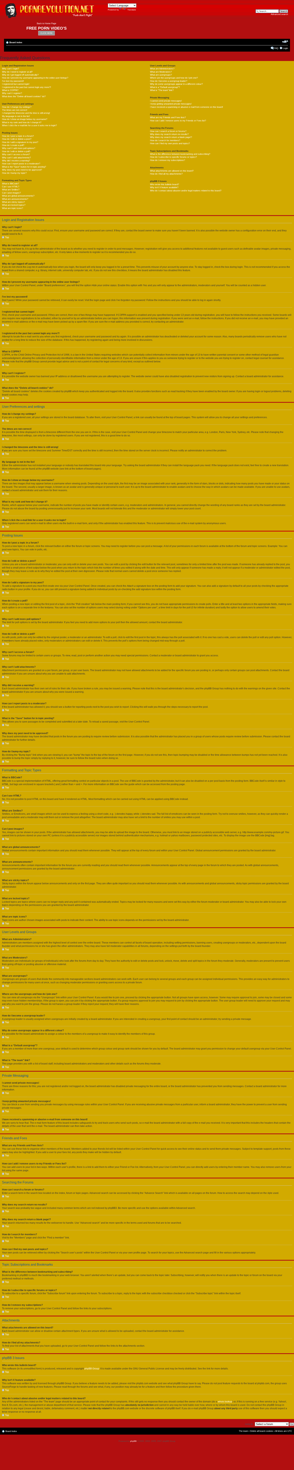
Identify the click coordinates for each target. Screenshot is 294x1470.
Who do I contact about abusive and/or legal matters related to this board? (185, 190)
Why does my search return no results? (169, 134)
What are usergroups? (161, 75)
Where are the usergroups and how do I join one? (174, 78)
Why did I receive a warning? (16, 160)
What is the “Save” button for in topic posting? (24, 167)
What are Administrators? (162, 68)
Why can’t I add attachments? (16, 157)
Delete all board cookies (261, 1431)
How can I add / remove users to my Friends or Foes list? (178, 120)
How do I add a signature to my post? (20, 142)
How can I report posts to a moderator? (21, 163)
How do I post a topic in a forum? (18, 136)
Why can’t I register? (12, 93)
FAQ (276, 48)
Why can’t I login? (10, 68)
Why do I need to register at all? (17, 72)
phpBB (133, 1441)
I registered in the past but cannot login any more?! (26, 87)
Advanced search (279, 14)
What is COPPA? (10, 90)
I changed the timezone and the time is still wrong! (26, 113)
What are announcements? (15, 199)
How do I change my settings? (16, 107)
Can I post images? (11, 193)
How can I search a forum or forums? (168, 131)
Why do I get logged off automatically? (20, 75)
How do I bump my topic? (14, 173)
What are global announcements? (18, 196)
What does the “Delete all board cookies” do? (24, 96)
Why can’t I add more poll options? (18, 148)
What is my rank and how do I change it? (21, 122)
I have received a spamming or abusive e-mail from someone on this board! (186, 107)
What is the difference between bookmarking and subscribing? (180, 154)
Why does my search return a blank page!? (171, 137)
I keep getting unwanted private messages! (171, 104)
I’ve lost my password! (13, 81)
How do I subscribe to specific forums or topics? (173, 157)
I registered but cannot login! (15, 84)
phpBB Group (91, 1368)
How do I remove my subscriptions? (167, 160)
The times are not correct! (14, 110)
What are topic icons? (12, 208)
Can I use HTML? (10, 186)
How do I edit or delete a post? (16, 139)
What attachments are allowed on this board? (172, 171)
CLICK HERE (46, 33)
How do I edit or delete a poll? (16, 151)
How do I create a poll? (13, 145)
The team (243, 1431)
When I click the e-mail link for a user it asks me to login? (29, 125)
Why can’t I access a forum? (16, 154)
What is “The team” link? (162, 90)
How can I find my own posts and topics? (170, 143)
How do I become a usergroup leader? (168, 81)
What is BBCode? (10, 183)
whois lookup (225, 1401)
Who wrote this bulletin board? (164, 184)
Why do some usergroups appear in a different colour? (176, 84)
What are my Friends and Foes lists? (168, 117)
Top (7, 237)
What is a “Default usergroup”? (165, 87)
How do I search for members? (165, 140)
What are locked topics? (13, 205)
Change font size (285, 41)
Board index (15, 42)
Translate (131, 10)
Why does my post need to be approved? (22, 170)
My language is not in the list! (16, 116)
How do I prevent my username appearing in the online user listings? (35, 78)
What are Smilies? (10, 189)
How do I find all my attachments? (166, 174)
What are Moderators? (161, 72)
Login (285, 48)
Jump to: (249, 1424)
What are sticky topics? (13, 202)
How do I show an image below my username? (24, 119)
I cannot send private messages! (166, 101)
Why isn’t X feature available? (164, 187)
